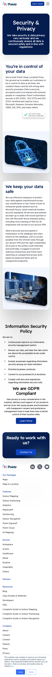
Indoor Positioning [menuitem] (11, 500)
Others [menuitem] (6, 571)
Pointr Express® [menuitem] (10, 523)
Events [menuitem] (6, 549)
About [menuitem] (5, 630)
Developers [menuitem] (8, 600)
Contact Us (26, 452)
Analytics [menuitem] (7, 505)
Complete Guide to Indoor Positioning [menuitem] (21, 614)
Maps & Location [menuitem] (11, 484)
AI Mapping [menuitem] (8, 532)
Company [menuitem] (7, 626)
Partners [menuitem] (6, 579)
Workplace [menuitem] (8, 544)
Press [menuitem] (5, 648)
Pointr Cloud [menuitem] (9, 528)
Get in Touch (37, 4)
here (12, 666)
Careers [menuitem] (6, 635)
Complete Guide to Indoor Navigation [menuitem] (21, 618)
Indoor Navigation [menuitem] (11, 518)
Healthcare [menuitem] (8, 553)
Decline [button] (31, 672)
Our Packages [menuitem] (9, 475)
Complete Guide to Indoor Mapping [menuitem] (20, 609)
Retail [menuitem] (5, 558)
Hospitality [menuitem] (8, 567)
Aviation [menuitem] (6, 562)
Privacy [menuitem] (6, 653)
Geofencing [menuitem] (8, 514)
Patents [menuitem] (6, 644)
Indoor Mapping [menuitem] (10, 496)
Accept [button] (20, 672)
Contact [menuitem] (6, 639)
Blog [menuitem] (5, 591)
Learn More (26, 420)
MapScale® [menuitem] (8, 509)
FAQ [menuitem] (5, 605)
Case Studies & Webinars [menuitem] (15, 595)
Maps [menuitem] (5, 479)
